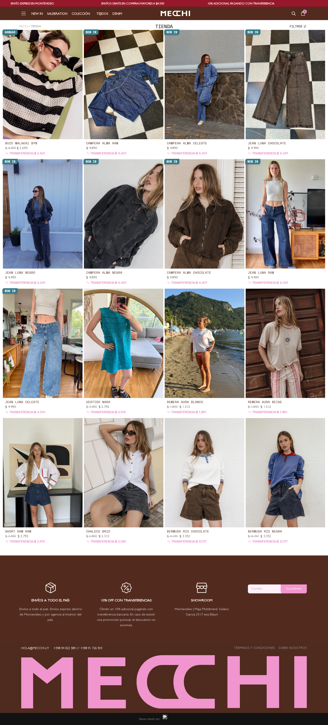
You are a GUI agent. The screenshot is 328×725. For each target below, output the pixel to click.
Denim (117, 14)
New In (37, 14)
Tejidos (102, 14)
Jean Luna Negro (20, 272)
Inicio (23, 26)
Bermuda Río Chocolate (188, 531)
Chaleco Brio (98, 531)
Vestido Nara (98, 402)
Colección (81, 14)
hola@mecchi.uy (35, 648)
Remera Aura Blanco (185, 402)
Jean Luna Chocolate (267, 143)
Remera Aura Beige (265, 402)
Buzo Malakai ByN (21, 143)
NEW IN (91, 32)
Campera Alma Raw (102, 143)
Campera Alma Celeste (187, 143)
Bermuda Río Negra (265, 531)
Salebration (57, 14)
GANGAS (10, 32)
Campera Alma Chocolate (189, 272)
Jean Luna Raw (261, 272)
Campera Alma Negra (104, 272)
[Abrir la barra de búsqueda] (293, 13)
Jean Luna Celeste (22, 402)
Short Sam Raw (18, 531)
